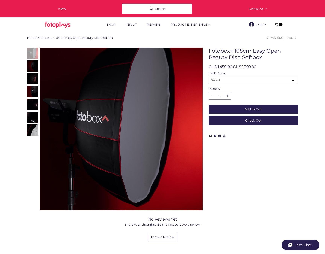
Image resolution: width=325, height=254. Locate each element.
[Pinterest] (219, 136)
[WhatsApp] (210, 136)
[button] (278, 24)
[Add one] (227, 96)
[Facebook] (215, 136)
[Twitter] (224, 136)
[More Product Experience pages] (209, 24)
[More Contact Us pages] (266, 9)
